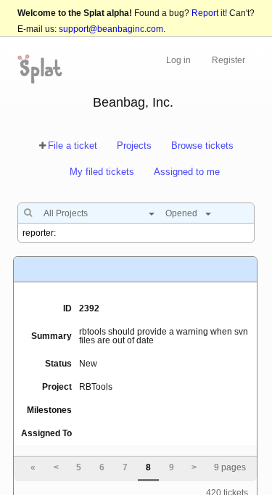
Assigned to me (187, 171)
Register (228, 60)
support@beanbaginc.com (111, 29)
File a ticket (72, 145)
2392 (89, 308)
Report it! (209, 13)
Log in (178, 60)
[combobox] (95, 213)
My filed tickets (102, 171)
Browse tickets (202, 145)
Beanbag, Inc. (133, 102)
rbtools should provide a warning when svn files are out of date (163, 336)
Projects (134, 145)
